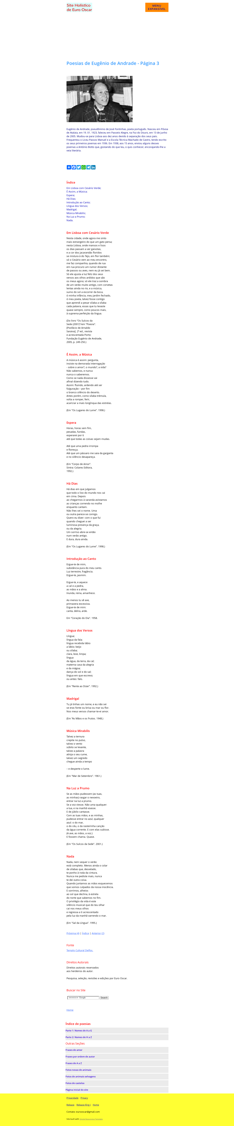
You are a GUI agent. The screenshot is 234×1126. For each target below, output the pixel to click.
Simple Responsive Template (91, 1119)
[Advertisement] (117, 37)
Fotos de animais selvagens (81, 1076)
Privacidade (72, 1097)
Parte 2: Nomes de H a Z (79, 1037)
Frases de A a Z (74, 1063)
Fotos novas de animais (78, 1069)
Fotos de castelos (75, 1083)
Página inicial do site (77, 1089)
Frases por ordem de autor (80, 1056)
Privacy (84, 1097)
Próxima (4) (72, 933)
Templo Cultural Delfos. (79, 950)
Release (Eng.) (84, 1104)
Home (69, 1010)
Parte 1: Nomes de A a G (79, 1030)
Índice (85, 933)
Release (70, 1104)
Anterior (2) (98, 933)
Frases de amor (74, 1049)
